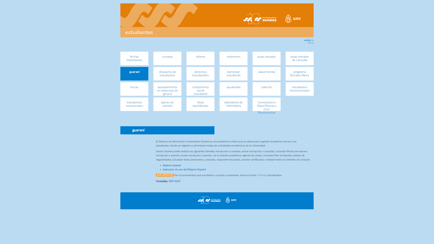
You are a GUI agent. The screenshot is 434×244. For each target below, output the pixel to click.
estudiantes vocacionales (134, 104)
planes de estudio (167, 104)
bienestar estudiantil (233, 73)
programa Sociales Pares (299, 73)
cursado (167, 56)
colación (266, 87)
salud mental (266, 72)
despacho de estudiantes (167, 73)
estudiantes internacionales (300, 89)
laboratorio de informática (233, 104)
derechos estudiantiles (200, 73)
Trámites (262, 175)
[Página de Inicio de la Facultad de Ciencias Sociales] (163, 18)
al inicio (309, 41)
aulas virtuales (266, 56)
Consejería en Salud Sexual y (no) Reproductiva (266, 106)
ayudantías (233, 87)
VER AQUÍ (174, 181)
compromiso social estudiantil (200, 91)
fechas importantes (134, 58)
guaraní (134, 72)
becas (134, 87)
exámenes (233, 56)
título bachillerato (200, 104)
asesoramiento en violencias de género (167, 91)
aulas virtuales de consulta (299, 58)
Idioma (200, 56)
